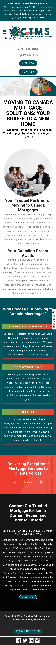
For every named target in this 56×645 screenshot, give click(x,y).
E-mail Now (28, 72)
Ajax (29, 482)
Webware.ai (39, 620)
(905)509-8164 (29, 49)
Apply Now (28, 63)
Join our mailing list (28, 631)
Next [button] (41, 484)
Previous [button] (14, 484)
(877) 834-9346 (29, 55)
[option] (28, 482)
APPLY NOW (28, 597)
